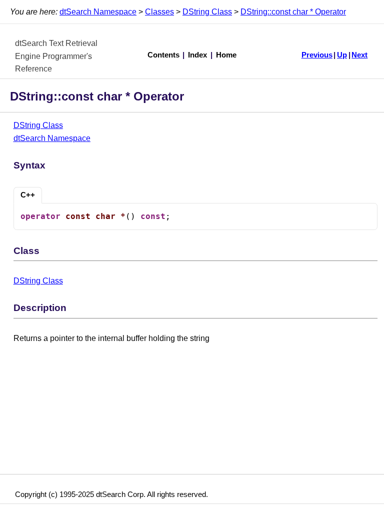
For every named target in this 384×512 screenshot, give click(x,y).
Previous (317, 55)
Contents (164, 55)
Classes (159, 12)
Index (197, 55)
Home (226, 55)
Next (360, 55)
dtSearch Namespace (98, 12)
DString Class (207, 12)
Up (342, 55)
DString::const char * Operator (293, 12)
